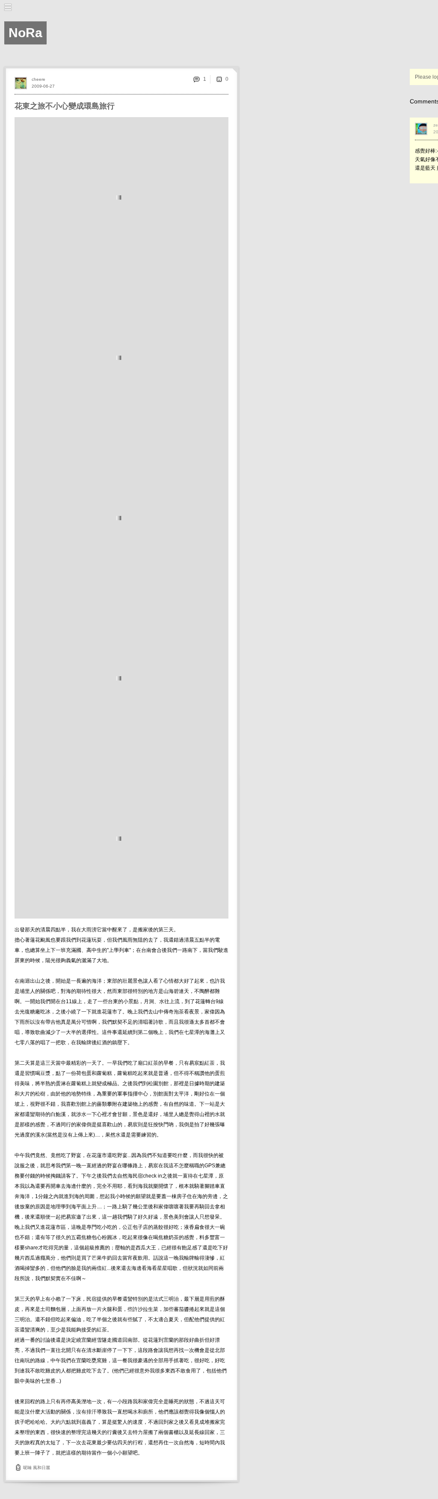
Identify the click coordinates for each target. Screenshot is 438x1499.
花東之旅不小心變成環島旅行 (65, 106)
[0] (219, 79)
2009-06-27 (43, 86)
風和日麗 (41, 1467)
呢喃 (27, 1467)
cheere (38, 79)
